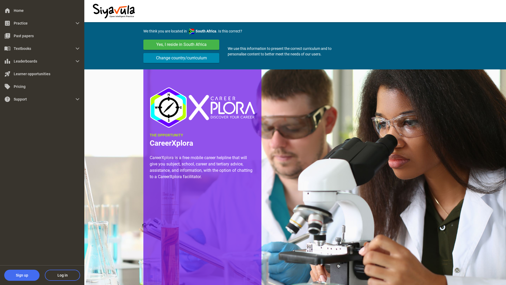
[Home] (114, 10)
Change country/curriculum (181, 57)
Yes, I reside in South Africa (181, 44)
